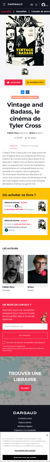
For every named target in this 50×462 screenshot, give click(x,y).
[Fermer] (47, 435)
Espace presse (25, 422)
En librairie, (17, 224)
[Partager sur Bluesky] (22, 92)
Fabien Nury (13, 133)
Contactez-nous (25, 418)
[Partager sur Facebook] (27, 92)
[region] (25, 447)
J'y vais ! (25, 388)
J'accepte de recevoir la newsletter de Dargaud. (25, 342)
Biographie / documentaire (24, 97)
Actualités (21, 11)
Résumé (13, 146)
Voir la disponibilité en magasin (15, 227)
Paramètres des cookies (25, 451)
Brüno (32, 133)
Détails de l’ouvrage (29, 146)
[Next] (43, 273)
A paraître (6, 11)
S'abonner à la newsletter (25, 430)
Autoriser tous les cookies (25, 457)
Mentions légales (25, 426)
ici (11, 350)
